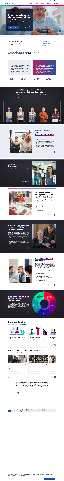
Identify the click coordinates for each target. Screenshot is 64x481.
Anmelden (42, 0)
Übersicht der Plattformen (44, 410)
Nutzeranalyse (20, 478)
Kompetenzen (12, 35)
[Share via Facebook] (27, 404)
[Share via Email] (34, 404)
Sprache (56, 1)
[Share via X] (32, 404)
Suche (52, 0)
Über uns (46, 0)
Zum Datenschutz (10, 476)
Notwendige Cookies (12, 478)
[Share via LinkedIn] (30, 404)
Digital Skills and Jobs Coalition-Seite (27, 410)
